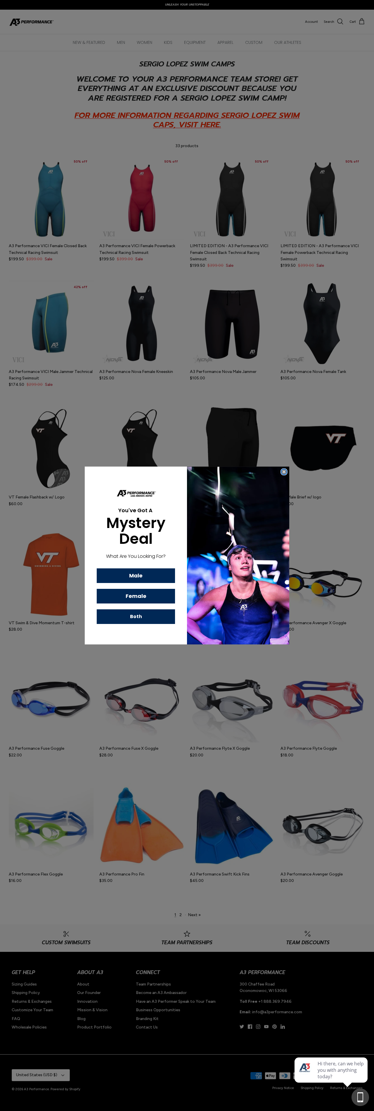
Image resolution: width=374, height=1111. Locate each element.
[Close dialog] (284, 472)
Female (136, 596)
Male (136, 575)
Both (136, 616)
